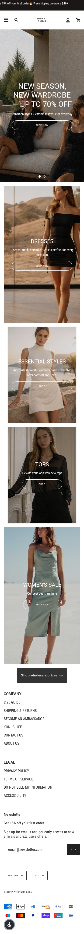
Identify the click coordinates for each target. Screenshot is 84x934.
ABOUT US (11, 743)
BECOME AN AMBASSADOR (24, 719)
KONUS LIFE (13, 727)
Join (73, 849)
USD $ (36, 875)
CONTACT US (13, 735)
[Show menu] (6, 20)
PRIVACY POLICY (16, 771)
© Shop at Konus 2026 (18, 892)
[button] (9, 924)
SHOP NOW (42, 125)
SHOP (42, 386)
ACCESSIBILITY (15, 795)
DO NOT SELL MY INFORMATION (28, 787)
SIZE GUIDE (12, 702)
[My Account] (68, 20)
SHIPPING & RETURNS (20, 710)
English (13, 875)
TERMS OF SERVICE (18, 779)
